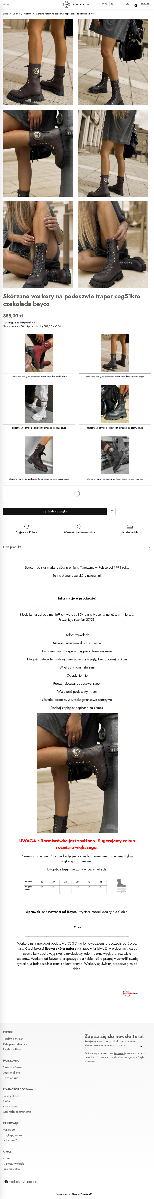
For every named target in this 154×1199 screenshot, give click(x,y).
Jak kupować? (10, 1140)
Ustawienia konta (11, 1073)
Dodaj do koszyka (57, 511)
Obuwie (16, 13)
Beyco (5, 13)
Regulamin (119, 1053)
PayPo (6, 1101)
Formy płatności (11, 1096)
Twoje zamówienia (12, 1067)
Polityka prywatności (13, 1135)
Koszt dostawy (10, 1106)
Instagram (31, 1182)
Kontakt (6, 1158)
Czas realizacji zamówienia (17, 1112)
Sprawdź (33, 911)
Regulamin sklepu (11, 1049)
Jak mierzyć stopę (11, 1169)
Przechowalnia (10, 1078)
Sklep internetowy (73, 1194)
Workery (27, 13)
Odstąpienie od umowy (15, 1044)
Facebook (14, 1182)
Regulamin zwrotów (13, 1039)
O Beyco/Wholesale (13, 1164)
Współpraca (9, 1130)
